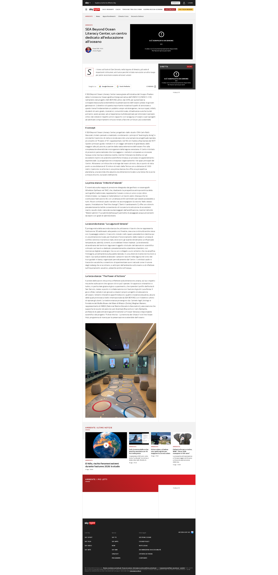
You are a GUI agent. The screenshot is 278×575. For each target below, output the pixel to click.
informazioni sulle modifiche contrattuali (144, 568)
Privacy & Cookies (127, 568)
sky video (88, 545)
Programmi (116, 558)
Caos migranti (108, 9)
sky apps (115, 541)
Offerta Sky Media (145, 554)
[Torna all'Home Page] (94, 9)
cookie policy (144, 541)
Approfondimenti (109, 16)
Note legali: (142, 533)
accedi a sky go (184, 532)
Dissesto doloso (137, 16)
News (98, 16)
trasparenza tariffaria (166, 568)
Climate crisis (123, 16)
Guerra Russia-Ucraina (152, 9)
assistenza (176, 568)
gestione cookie (145, 537)
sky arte (88, 550)
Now (113, 545)
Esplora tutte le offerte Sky (105, 3)
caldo (118, 9)
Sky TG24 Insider (185, 9)
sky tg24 (88, 541)
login (190, 3)
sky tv (114, 537)
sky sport (88, 537)
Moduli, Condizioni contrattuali (112, 568)
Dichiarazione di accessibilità (150, 550)
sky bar (114, 550)
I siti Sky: (87, 533)
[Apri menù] (86, 9)
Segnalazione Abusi (135, 571)
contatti (182, 568)
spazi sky (115, 554)
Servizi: (114, 533)
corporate (143, 558)
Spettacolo (170, 9)
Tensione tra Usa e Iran (132, 9)
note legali (143, 545)
